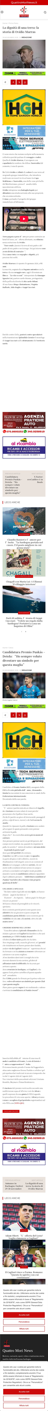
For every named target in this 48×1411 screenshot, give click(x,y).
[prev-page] (21, 631)
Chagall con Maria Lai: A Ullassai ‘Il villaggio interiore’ (24, 583)
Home (5, 23)
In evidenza (24, 534)
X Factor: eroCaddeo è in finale (35, 479)
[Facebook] (13, 82)
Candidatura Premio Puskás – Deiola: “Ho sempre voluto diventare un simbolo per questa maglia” (13, 484)
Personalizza (24, 1398)
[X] (19, 82)
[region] (24, 1386)
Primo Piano (13, 23)
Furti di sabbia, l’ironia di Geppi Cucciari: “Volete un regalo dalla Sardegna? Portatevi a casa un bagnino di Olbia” (24, 622)
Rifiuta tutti (24, 1405)
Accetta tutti (24, 1392)
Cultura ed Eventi (24, 576)
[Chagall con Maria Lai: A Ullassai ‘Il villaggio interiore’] (24, 563)
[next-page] (25, 631)
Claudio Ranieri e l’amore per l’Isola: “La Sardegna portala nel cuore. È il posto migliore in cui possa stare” (24, 543)
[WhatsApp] (25, 82)
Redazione (27, 37)
